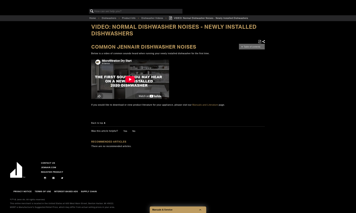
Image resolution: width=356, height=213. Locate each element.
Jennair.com (48, 167)
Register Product (52, 172)
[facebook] (53, 178)
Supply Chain (89, 191)
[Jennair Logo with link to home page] (18, 177)
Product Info (129, 18)
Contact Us (48, 163)
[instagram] (45, 178)
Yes (125, 131)
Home (93, 18)
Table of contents (252, 47)
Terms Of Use (43, 191)
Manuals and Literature (205, 105)
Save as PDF (259, 41)
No (133, 131)
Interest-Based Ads (66, 191)
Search (92, 11)
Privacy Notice (22, 191)
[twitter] (62, 178)
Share (263, 41)
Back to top (97, 123)
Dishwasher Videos (152, 18)
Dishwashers (109, 18)
